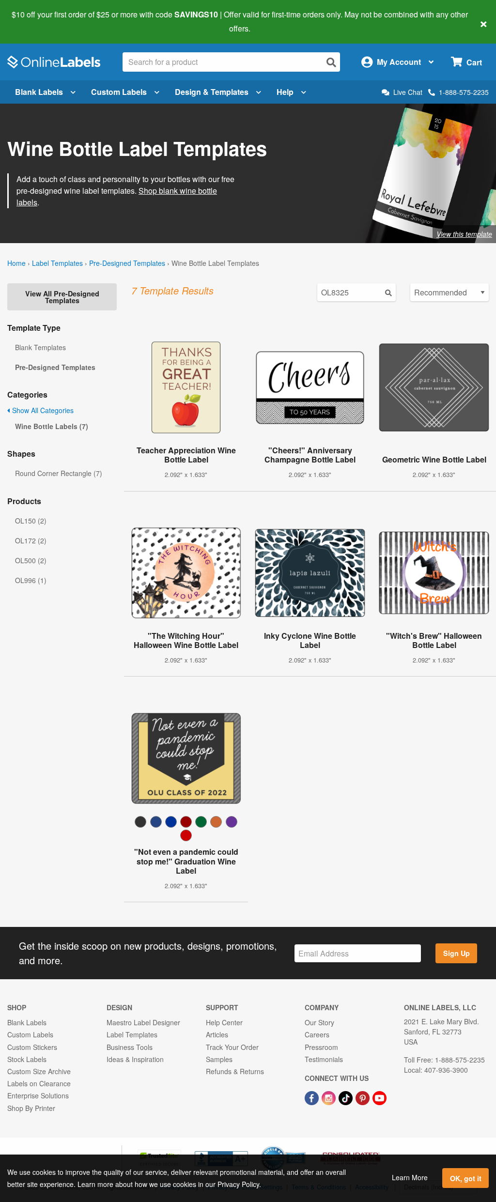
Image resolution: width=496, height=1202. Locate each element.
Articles (217, 1034)
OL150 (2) (30, 520)
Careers (317, 1034)
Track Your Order (232, 1047)
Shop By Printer (31, 1108)
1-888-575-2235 (464, 92)
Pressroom (321, 1047)
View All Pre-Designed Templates (62, 297)
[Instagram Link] (330, 1097)
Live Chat (407, 92)
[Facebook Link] (313, 1097)
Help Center (224, 1022)
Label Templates (57, 263)
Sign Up (456, 953)
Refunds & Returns (235, 1071)
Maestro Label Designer (143, 1022)
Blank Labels (39, 91)
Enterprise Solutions (38, 1095)
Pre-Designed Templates (127, 263)
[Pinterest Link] (364, 1097)
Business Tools (130, 1047)
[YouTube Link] (379, 1097)
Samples (219, 1059)
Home (16, 263)
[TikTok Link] (347, 1097)
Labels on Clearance (39, 1083)
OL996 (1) (30, 580)
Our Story (319, 1022)
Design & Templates (211, 91)
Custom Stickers (32, 1047)
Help (285, 91)
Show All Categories (42, 410)
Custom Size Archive (39, 1071)
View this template (464, 234)
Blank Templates (40, 347)
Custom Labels (119, 91)
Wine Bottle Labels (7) (51, 426)
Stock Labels (26, 1059)
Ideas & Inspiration (135, 1059)
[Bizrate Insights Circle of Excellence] (302, 1147)
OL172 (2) (30, 540)
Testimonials (324, 1059)
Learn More (410, 1177)
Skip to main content (35, 21)
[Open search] (331, 62)
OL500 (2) (30, 560)
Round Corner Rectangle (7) (58, 473)
